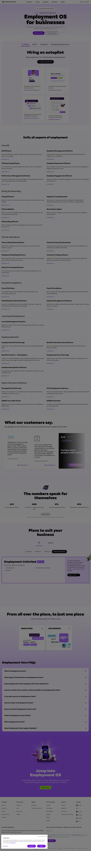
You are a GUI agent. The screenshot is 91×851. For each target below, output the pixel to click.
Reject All (31, 846)
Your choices (5, 846)
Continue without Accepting (42, 836)
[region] (24, 842)
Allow (41, 846)
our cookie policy (12, 842)
